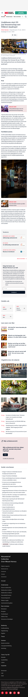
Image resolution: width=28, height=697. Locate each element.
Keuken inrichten (5, 643)
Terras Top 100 (5, 654)
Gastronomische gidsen (6, 603)
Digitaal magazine (5, 566)
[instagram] (14, 693)
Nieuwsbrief (5, 556)
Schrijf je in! (14, 292)
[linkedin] (10, 693)
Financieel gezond (5, 598)
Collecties (5, 559)
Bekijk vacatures (21, 258)
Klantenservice (4, 568)
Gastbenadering (5, 628)
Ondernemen (4, 585)
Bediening (4, 625)
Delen (15, 35)
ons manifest (4, 683)
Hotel (2, 675)
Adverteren (3, 576)
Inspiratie (3, 665)
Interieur (3, 640)
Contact (3, 574)
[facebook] (2, 693)
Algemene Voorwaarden (12, 687)
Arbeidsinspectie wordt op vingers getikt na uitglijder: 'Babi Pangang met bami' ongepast (16, 427)
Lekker (3, 662)
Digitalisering (4, 630)
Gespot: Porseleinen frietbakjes (9, 476)
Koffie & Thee (4, 616)
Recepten (3, 611)
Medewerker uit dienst (6, 592)
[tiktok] (18, 693)
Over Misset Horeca (8, 561)
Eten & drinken (5, 606)
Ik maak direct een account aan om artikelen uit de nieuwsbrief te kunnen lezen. (14, 283)
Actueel (3, 581)
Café (2, 673)
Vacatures (3, 571)
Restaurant (3, 670)
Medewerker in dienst (6, 590)
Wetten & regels (4, 600)
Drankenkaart (4, 614)
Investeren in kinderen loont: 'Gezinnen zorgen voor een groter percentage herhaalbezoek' (15, 417)
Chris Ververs (5, 30)
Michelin (3, 657)
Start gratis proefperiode (21, 13)
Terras (3, 636)
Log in (5, 454)
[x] (6, 693)
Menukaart (4, 609)
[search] (26, 17)
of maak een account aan (8, 458)
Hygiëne (3, 633)
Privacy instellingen (13, 689)
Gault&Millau (4, 660)
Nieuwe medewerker (6, 587)
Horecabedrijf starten (6, 595)
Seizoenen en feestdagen (7, 619)
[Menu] (2, 12)
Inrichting (3, 648)
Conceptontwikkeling (6, 645)
